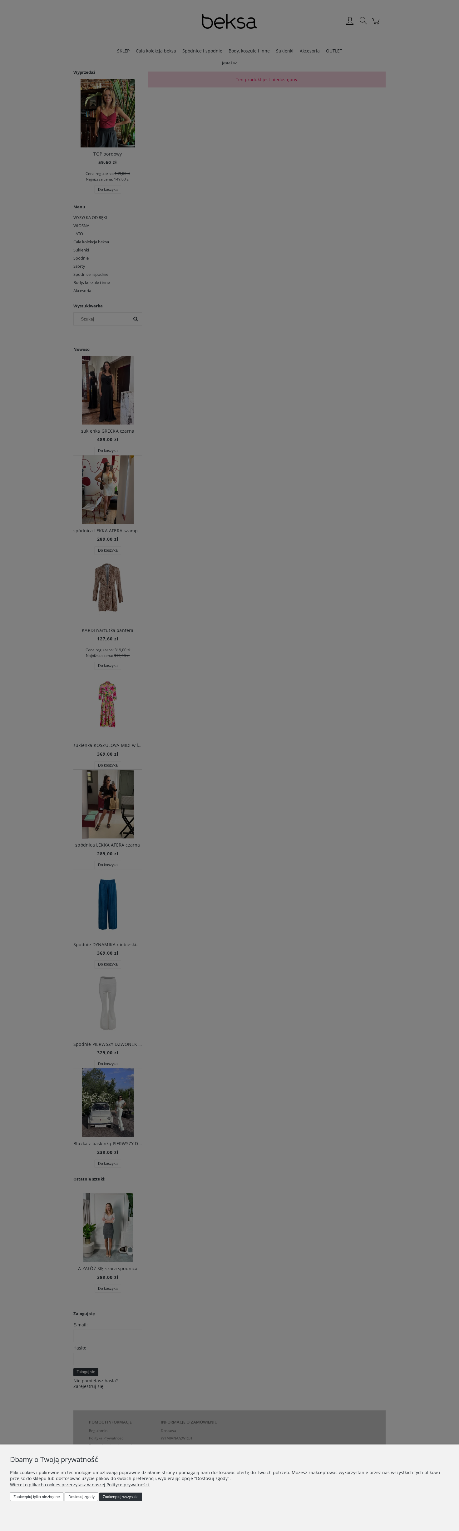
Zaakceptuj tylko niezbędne (36, 1497)
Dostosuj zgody (81, 1497)
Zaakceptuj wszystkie (121, 1497)
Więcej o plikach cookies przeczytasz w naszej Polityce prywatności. (80, 1485)
